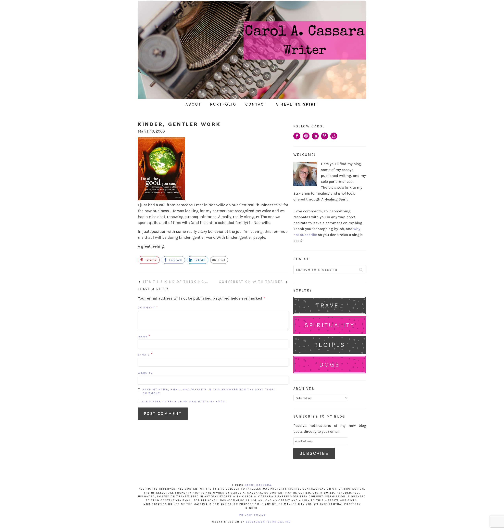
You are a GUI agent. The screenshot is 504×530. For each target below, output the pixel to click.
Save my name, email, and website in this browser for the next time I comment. (209, 391)
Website (145, 372)
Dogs (329, 364)
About (193, 104)
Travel (329, 305)
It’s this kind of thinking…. (176, 281)
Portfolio (223, 104)
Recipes (330, 344)
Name (142, 336)
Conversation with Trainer (251, 281)
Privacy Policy (252, 514)
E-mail (144, 354)
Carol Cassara (258, 485)
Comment (148, 307)
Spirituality (330, 325)
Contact (256, 104)
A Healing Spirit (297, 104)
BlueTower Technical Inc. (269, 521)
